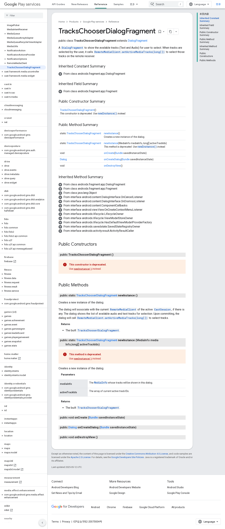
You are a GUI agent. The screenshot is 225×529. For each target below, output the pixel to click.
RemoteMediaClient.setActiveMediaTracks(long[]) (129, 52)
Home (62, 21)
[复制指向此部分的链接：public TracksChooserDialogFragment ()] (117, 255)
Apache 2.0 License (81, 457)
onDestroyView (112, 165)
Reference (100, 4)
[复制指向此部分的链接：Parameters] (78, 374)
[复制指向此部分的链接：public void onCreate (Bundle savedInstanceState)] (128, 418)
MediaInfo (100, 382)
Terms (55, 521)
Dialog (63, 159)
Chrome (111, 507)
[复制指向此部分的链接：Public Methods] (91, 285)
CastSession (162, 309)
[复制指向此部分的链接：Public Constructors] (100, 244)
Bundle (119, 153)
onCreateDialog (112, 159)
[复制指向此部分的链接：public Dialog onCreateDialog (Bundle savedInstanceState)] (139, 427)
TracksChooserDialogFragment (77, 110)
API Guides (58, 4)
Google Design (117, 493)
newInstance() (107, 113)
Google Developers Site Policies (127, 457)
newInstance (111, 133)
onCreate (109, 153)
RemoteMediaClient (123, 309)
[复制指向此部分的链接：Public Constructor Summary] (108, 102)
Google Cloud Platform (152, 507)
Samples (119, 4)
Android (95, 507)
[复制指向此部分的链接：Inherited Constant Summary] (108, 66)
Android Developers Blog (65, 487)
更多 (132, 4)
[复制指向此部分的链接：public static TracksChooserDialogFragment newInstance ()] (141, 295)
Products (73, 21)
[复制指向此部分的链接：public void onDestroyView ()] (101, 437)
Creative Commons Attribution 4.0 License (147, 453)
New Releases (79, 4)
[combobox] (166, 4)
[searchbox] (23, 15)
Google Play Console (178, 493)
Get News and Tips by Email (67, 493)
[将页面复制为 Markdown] (171, 32)
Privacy (66, 521)
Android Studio (175, 487)
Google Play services (93, 21)
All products (178, 507)
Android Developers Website (125, 487)
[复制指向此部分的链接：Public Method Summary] (101, 125)
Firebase (127, 507)
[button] (23, 34)
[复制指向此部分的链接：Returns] (73, 324)
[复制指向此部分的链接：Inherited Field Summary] (101, 84)
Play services (29, 4)
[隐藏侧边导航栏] (42, 522)
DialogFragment (137, 40)
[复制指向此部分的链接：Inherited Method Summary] (106, 177)
